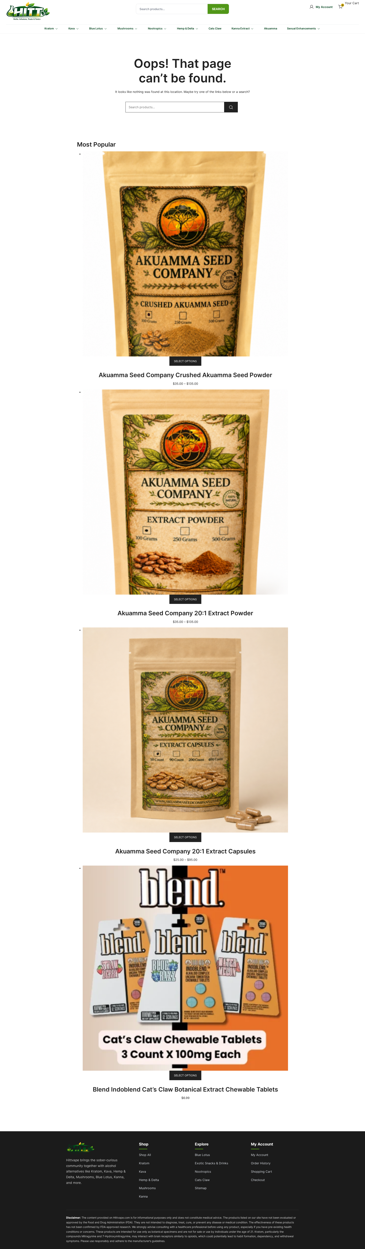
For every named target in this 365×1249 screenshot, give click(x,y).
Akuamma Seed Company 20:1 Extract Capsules (185, 851)
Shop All (145, 1155)
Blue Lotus (96, 28)
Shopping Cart (261, 1171)
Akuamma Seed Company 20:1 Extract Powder (185, 613)
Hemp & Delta (185, 28)
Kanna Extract (241, 28)
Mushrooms (125, 28)
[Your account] (321, 7)
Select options (185, 361)
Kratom (49, 28)
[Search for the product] (218, 9)
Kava (71, 28)
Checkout (258, 1180)
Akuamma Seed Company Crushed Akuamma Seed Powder (185, 375)
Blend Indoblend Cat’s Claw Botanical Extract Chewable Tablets (185, 1089)
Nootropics (155, 28)
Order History (261, 1163)
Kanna (143, 1196)
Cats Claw (215, 28)
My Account (259, 1155)
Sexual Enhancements (301, 28)
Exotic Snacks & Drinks (211, 1163)
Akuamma (270, 28)
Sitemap (201, 1188)
